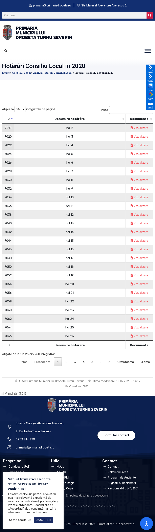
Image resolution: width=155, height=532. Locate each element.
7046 (8, 249)
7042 (8, 232)
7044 (8, 240)
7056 (8, 293)
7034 (8, 197)
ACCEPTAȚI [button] (44, 519)
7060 (8, 310)
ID (8, 119)
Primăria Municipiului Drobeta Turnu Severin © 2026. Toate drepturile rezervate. (77, 524)
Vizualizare (140, 128)
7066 (8, 336)
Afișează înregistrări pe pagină (28, 109)
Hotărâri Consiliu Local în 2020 (43, 65)
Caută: (104, 110)
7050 (8, 267)
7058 (8, 301)
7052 (8, 275)
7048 (8, 258)
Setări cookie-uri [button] (20, 520)
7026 (8, 162)
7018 (8, 128)
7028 (8, 171)
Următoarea (125, 362)
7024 (8, 154)
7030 (8, 180)
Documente (139, 119)
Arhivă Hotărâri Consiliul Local (52, 72)
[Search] (150, 15)
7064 (8, 327)
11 (109, 362)
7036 (8, 206)
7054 (8, 284)
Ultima (145, 362)
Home (6, 72)
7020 (8, 136)
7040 (8, 223)
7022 (8, 145)
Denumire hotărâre (69, 119)
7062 (8, 319)
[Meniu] (148, 51)
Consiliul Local (21, 72)
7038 (8, 214)
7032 (8, 188)
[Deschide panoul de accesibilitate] (146, 523)
